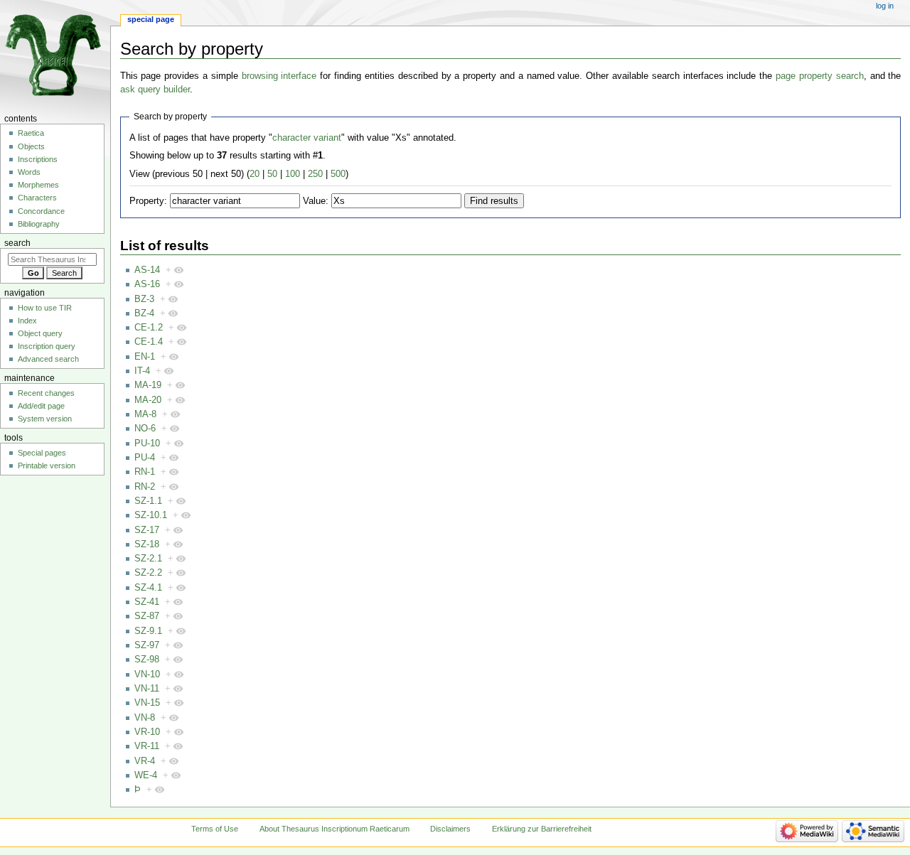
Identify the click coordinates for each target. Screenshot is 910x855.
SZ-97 (146, 645)
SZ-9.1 (148, 631)
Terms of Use (214, 828)
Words (29, 172)
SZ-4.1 (148, 588)
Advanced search (48, 359)
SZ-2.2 (148, 573)
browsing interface (279, 76)
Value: (315, 201)
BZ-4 (144, 313)
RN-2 (144, 487)
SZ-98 (146, 660)
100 (292, 174)
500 (338, 174)
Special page (150, 19)
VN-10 (147, 674)
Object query (40, 333)
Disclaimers (450, 828)
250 (315, 174)
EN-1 (144, 357)
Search (17, 243)
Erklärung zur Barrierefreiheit (542, 828)
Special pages (42, 452)
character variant (306, 138)
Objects (31, 146)
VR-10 (147, 732)
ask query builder (155, 90)
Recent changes (46, 393)
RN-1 (144, 472)
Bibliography (39, 224)
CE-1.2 (148, 328)
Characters (37, 197)
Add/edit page (41, 406)
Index (27, 320)
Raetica (31, 133)
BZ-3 (144, 299)
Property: (148, 201)
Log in (885, 5)
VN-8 (144, 718)
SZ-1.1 (148, 501)
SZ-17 (146, 530)
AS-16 (147, 284)
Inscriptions (38, 159)
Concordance (41, 211)
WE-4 (145, 775)
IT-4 (142, 371)
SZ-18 (146, 544)
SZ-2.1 (148, 559)
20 (254, 174)
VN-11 (146, 689)
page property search (820, 76)
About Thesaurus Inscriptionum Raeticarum (334, 828)
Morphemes (38, 185)
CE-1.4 (148, 342)
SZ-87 (146, 616)
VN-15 (147, 703)
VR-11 (146, 746)
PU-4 (144, 458)
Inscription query (46, 346)
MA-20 (147, 400)
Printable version (46, 465)
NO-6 (145, 429)
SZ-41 (146, 602)
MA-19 (147, 385)
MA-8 (145, 414)
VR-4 (144, 761)
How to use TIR (45, 307)
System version (45, 418)
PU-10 (147, 443)
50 (272, 174)
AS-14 (147, 270)
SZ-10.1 (150, 515)
